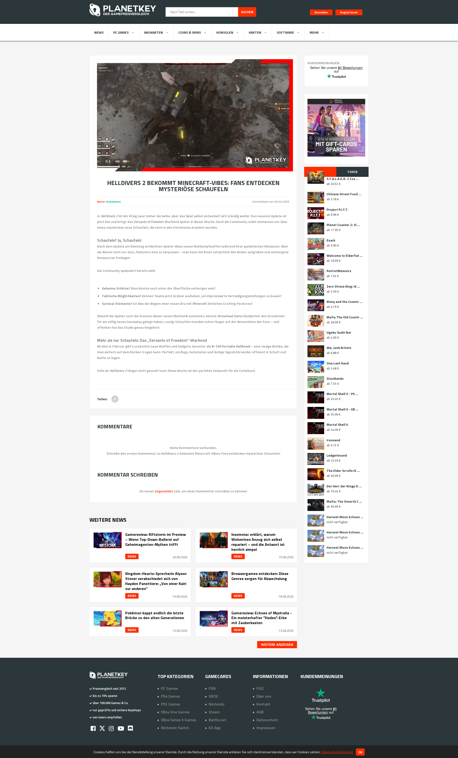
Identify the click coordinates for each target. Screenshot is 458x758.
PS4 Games (170, 696)
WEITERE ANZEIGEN (277, 644)
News (99, 32)
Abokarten (153, 32)
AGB (260, 712)
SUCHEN (247, 11)
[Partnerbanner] (336, 128)
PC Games (121, 32)
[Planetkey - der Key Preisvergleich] (122, 17)
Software (285, 32)
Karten (255, 32)
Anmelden (321, 12)
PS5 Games (170, 704)
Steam (214, 712)
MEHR (314, 32)
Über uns (263, 696)
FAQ (260, 688)
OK (360, 752)
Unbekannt (113, 201)
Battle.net (217, 720)
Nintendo (216, 704)
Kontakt (263, 704)
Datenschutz (267, 720)
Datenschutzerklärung (337, 751)
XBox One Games (175, 712)
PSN (212, 688)
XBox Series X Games (178, 720)
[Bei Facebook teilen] (115, 399)
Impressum (265, 728)
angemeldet (164, 491)
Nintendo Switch (175, 728)
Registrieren (349, 12)
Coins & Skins (189, 32)
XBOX (213, 696)
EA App (214, 728)
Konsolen (224, 32)
